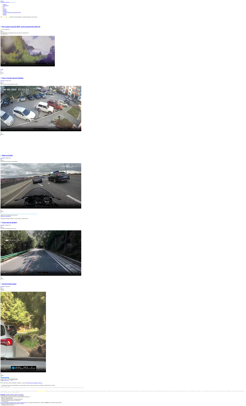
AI (3, 7)
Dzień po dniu (11, 12)
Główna (4, 4)
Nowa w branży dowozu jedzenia (12, 78)
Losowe (4, 13)
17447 (7, 380)
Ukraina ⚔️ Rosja (5, 17)
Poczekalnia (5, 5)
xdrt (1, 29)
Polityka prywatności (19, 394)
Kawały (4, 10)
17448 (4, 380)
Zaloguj (7, 2)
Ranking (5, 14)
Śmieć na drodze (7, 155)
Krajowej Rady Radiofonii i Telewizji (34, 382)
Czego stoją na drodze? (9, 222)
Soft (4, 6)
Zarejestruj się (13, 2)
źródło (2, 69)
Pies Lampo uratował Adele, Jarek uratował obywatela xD (21, 26)
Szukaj (4, 2)
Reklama (12, 394)
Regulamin (3, 394)
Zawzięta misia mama (9, 284)
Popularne (5, 11)
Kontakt (7, 394)
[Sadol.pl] (2, 1)
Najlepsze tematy (17, 12)
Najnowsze (5, 12)
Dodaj (2, 2)
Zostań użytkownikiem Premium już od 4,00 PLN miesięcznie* (13, 402)
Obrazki (4, 9)
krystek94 (2, 80)
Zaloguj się (3, 216)
